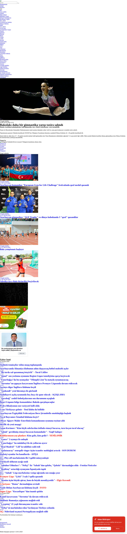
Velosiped (3, 77)
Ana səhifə (3, 12)
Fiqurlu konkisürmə (6, 74)
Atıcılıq (2, 70)
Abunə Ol (3, 143)
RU (1, 10)
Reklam (2, 7)
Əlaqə (2, 6)
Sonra (117, 528)
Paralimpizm (3, 71)
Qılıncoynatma (4, 68)
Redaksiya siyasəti (5, 524)
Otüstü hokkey (4, 76)
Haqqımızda (3, 4)
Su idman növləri (5, 73)
